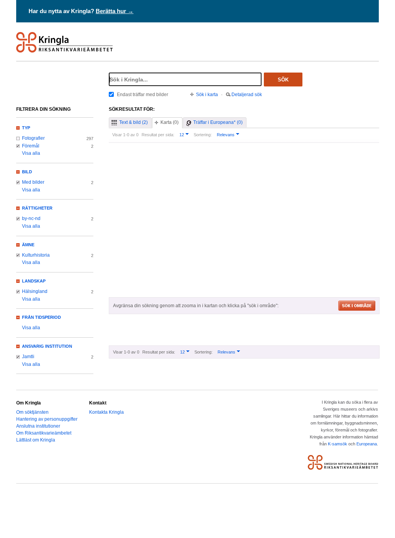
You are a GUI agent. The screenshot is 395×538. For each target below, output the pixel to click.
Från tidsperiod (41, 317)
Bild (27, 171)
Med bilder (33, 182)
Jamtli (28, 356)
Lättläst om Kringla (35, 440)
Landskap (34, 281)
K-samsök (337, 444)
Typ (26, 127)
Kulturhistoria (36, 255)
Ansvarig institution (47, 346)
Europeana (366, 444)
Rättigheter (37, 208)
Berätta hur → (114, 11)
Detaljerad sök (246, 94)
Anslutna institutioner (38, 426)
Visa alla (31, 153)
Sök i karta (207, 94)
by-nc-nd (31, 218)
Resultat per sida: (158, 134)
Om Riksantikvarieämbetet (43, 433)
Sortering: (203, 134)
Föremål (30, 146)
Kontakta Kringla (106, 412)
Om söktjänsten (32, 412)
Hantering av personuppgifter (47, 419)
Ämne (28, 244)
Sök (283, 80)
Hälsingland (34, 291)
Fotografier (33, 138)
